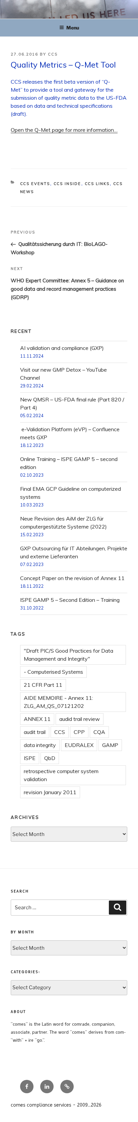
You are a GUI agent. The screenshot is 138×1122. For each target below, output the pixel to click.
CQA (99, 732)
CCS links (97, 183)
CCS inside (67, 183)
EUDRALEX (79, 745)
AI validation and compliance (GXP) (62, 348)
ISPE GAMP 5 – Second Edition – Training (70, 599)
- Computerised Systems (53, 671)
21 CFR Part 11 (43, 684)
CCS (53, 54)
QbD (49, 758)
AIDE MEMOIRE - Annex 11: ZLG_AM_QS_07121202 (58, 701)
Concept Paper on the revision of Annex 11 (72, 578)
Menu (72, 27)
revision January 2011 (50, 792)
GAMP (110, 745)
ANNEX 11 (37, 719)
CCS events (35, 183)
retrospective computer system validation (61, 775)
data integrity (40, 745)
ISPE (30, 758)
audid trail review (79, 719)
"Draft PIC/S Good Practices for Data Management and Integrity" (68, 654)
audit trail (35, 732)
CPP (79, 732)
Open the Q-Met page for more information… (64, 129)
